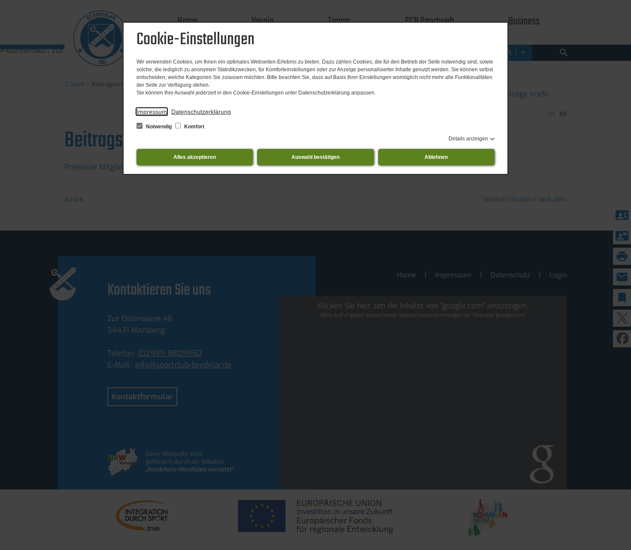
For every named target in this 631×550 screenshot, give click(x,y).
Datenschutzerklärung (201, 111)
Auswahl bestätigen (315, 157)
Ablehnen (436, 157)
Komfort (193, 127)
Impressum (152, 111)
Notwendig (159, 127)
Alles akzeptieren (194, 157)
